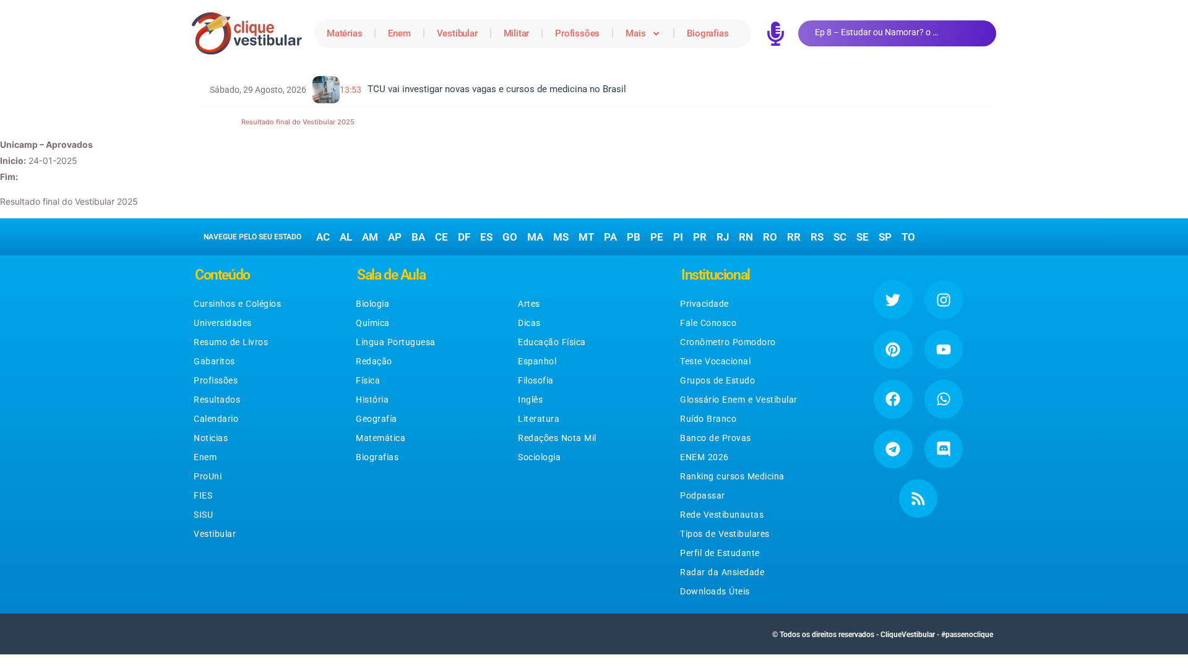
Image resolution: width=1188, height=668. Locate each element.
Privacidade (704, 304)
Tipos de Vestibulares (725, 534)
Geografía (376, 419)
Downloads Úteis (715, 591)
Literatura (538, 419)
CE (441, 237)
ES (486, 237)
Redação (374, 361)
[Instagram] (943, 299)
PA (610, 237)
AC (323, 237)
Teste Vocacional (715, 361)
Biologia (372, 304)
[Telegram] (893, 449)
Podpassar (702, 495)
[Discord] (943, 449)
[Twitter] (893, 299)
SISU (203, 515)
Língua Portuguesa (396, 342)
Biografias (707, 33)
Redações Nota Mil (557, 438)
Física (368, 380)
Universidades (223, 323)
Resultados (217, 400)
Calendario (216, 419)
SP (885, 237)
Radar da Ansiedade (722, 572)
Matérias (344, 33)
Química (373, 323)
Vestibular (457, 33)
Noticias (211, 438)
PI (678, 237)
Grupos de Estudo (717, 380)
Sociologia (539, 457)
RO (770, 237)
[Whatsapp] (943, 399)
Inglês (530, 400)
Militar (517, 33)
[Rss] (918, 498)
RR (794, 237)
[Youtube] (943, 349)
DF (464, 237)
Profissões (577, 33)
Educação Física (552, 342)
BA (418, 237)
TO (908, 237)
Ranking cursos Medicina (732, 476)
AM (370, 237)
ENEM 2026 (704, 457)
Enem (399, 33)
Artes (529, 304)
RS (817, 237)
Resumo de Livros (231, 342)
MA (535, 237)
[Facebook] (893, 399)
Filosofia (536, 380)
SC (839, 237)
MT (586, 237)
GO (509, 237)
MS (561, 237)
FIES (203, 495)
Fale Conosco (708, 323)
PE (656, 237)
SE (862, 237)
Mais (635, 33)
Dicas (529, 323)
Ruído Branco (708, 419)
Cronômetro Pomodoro (728, 342)
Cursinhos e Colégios (237, 304)
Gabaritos (214, 361)
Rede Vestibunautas (722, 515)
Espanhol (537, 361)
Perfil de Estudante (720, 553)
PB (633, 237)
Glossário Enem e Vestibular (739, 400)
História (372, 400)
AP (395, 237)
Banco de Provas (715, 438)
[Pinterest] (893, 349)
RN (746, 237)
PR (700, 237)
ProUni (208, 476)
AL (346, 237)
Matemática (380, 438)
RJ (723, 237)
